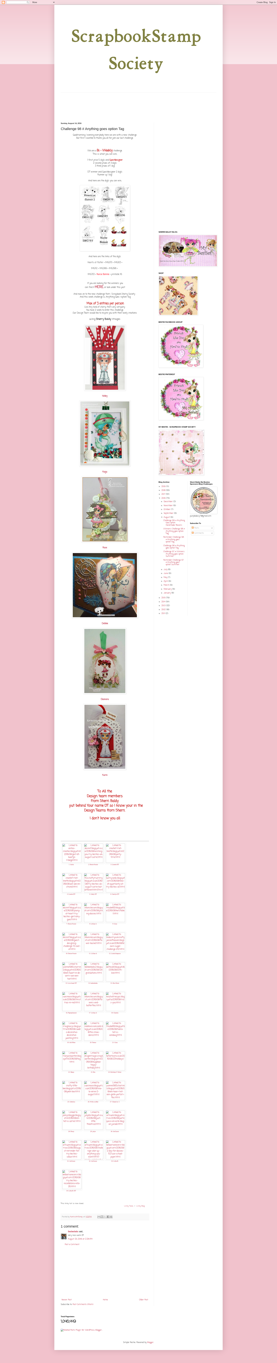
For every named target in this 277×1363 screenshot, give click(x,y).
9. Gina (115, 924)
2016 (163, 498)
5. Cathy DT (93, 894)
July (166, 569)
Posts (196, 528)
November (168, 505)
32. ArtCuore (93, 1161)
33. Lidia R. (114, 1161)
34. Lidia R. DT (71, 1191)
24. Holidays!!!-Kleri (114, 1072)
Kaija (104, 471)
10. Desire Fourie (71, 953)
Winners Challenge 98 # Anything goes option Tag (174, 531)
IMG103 (117, 262)
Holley (105, 396)
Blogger (150, 1342)
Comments (199, 533)
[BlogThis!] (102, 1216)
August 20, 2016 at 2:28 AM (80, 1239)
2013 (163, 605)
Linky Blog (140, 1206)
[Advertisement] (105, 1272)
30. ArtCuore (115, 1131)
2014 (163, 601)
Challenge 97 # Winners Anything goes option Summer (174, 554)
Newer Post (67, 1299)
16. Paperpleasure (71, 1013)
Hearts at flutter (95, 262)
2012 (163, 609)
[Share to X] (105, 1216)
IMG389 (103, 268)
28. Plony (71, 1131)
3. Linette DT (115, 864)
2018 (163, 490)
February (168, 589)
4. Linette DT (71, 894)
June (166, 573)
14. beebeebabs (93, 983)
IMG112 (94, 268)
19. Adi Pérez (71, 1042)
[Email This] (99, 1216)
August (167, 517)
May (166, 577)
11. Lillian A (93, 953)
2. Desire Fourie (93, 864)
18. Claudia (114, 1013)
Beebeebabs (73, 1231)
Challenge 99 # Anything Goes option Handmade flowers (174, 523)
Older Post (143, 1299)
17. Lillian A (93, 1013)
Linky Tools (128, 1206)
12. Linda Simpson (115, 953)
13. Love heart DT (71, 983)
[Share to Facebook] (108, 1216)
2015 (163, 597)
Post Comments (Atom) (83, 1304)
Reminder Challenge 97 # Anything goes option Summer (173, 562)
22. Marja (71, 1072)
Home (105, 1299)
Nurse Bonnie (103, 274)
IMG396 (112, 268)
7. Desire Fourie (71, 924)
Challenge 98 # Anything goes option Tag (174, 546)
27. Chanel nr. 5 (115, 1102)
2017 (163, 494)
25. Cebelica (71, 1102)
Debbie (105, 623)
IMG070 (108, 262)
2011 (163, 613)
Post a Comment (72, 1244)
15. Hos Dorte (114, 983)
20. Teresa (93, 1042)
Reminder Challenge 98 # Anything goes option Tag (173, 539)
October (167, 509)
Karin (105, 775)
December (168, 501)
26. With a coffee (93, 1102)
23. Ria (93, 1072)
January (168, 593)
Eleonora (105, 699)
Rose (105, 547)
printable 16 (116, 274)
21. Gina (115, 1042)
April (166, 581)
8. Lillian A (93, 924)
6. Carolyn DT (114, 894)
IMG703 (91, 274)
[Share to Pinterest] (111, 1216)
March (167, 585)
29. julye (93, 1131)
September (169, 513)
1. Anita (71, 864)
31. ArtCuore (71, 1161)
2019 (163, 486)
